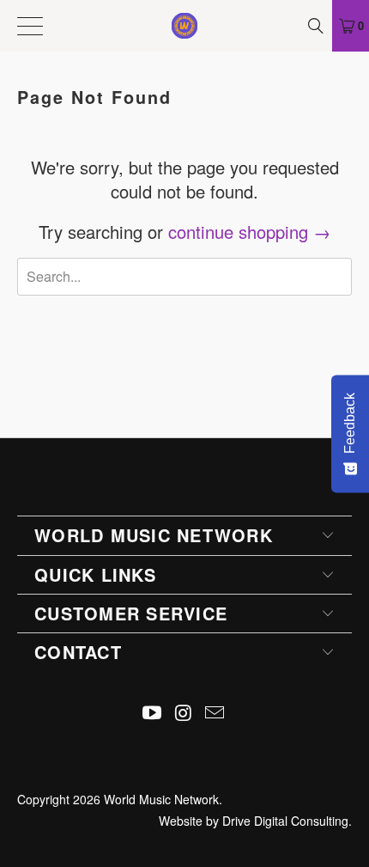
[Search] (317, 26)
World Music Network (161, 799)
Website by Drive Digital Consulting (253, 820)
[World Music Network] (185, 26)
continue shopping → (249, 231)
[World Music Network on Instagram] (184, 713)
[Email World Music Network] (215, 713)
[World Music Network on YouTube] (152, 713)
